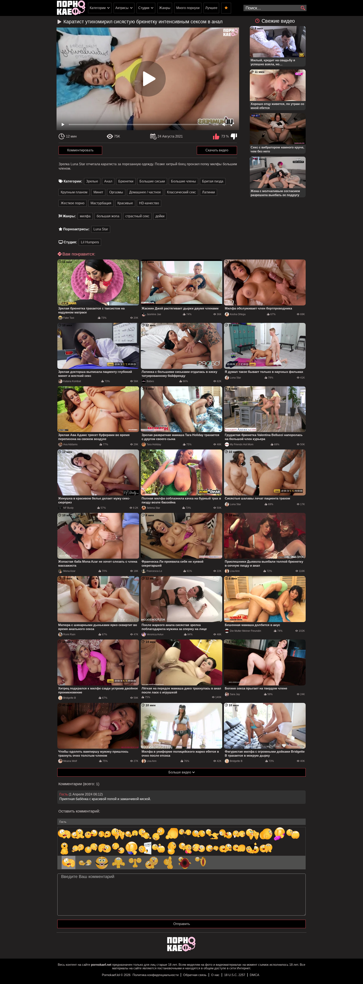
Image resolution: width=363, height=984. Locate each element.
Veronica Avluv (155, 634)
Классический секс (181, 192)
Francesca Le (154, 571)
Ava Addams (70, 444)
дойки (159, 216)
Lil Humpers (90, 242)
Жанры (164, 8)
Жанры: (69, 216)
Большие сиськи (152, 181)
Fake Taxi (68, 317)
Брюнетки (125, 181)
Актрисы (122, 8)
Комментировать (80, 150)
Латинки (208, 192)
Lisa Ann (235, 571)
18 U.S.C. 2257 (234, 975)
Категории (98, 8)
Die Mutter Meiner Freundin (245, 630)
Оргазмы (116, 192)
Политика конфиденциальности (156, 975)
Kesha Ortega (238, 314)
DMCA (254, 975)
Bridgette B (69, 697)
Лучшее (211, 8)
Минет (98, 192)
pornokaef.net (101, 964)
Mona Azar (69, 571)
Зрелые (92, 181)
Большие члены (183, 181)
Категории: (73, 181)
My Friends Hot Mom (241, 444)
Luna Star (100, 229)
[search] (302, 8)
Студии (143, 8)
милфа (85, 216)
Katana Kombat (72, 381)
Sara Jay (235, 694)
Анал (108, 181)
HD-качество (149, 203)
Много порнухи (188, 8)
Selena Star (153, 507)
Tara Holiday (154, 444)
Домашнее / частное (145, 192)
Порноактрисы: (76, 229)
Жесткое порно (72, 203)
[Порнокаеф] (71, 8)
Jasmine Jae (154, 314)
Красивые (125, 203)
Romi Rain (69, 634)
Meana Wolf (70, 761)
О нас (215, 975)
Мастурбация (101, 203)
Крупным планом (74, 192)
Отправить (181, 924)
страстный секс (137, 216)
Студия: (70, 242)
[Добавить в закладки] (226, 8)
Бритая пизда (212, 181)
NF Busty (68, 507)
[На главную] (181, 950)
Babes (150, 381)
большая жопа (108, 216)
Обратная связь (194, 975)
